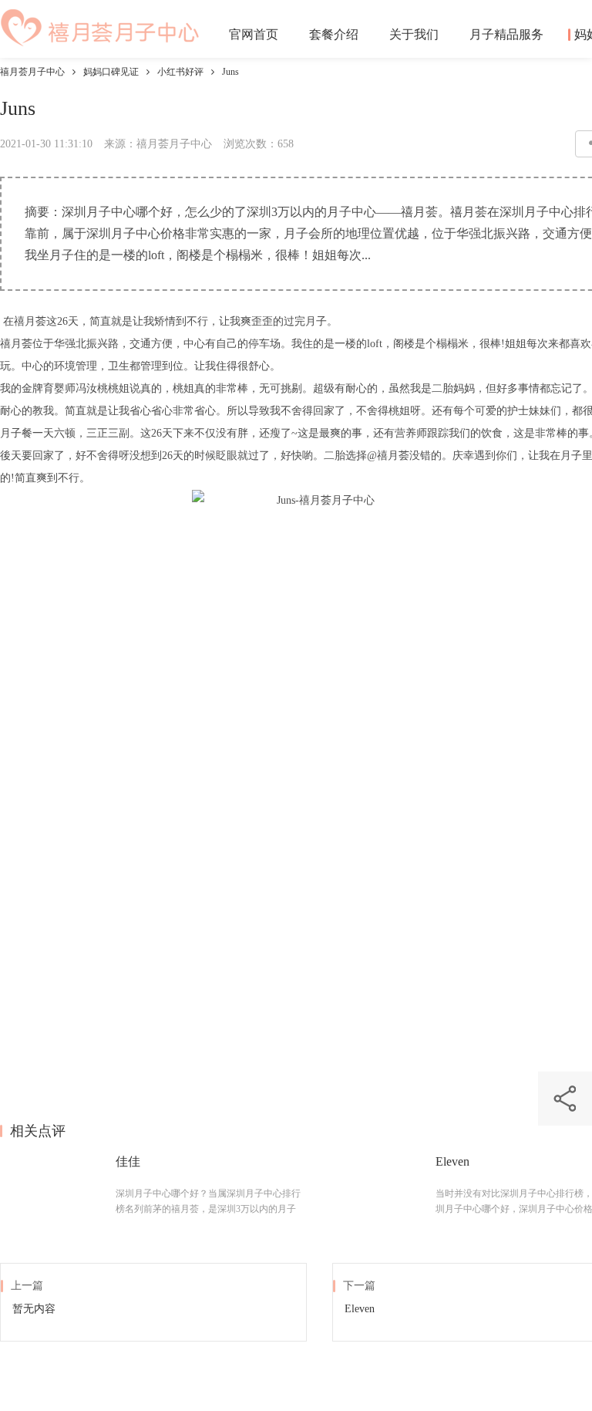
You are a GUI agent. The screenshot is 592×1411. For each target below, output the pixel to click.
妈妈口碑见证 (111, 71)
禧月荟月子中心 (32, 71)
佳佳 (128, 1161)
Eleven (452, 1161)
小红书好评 (180, 71)
